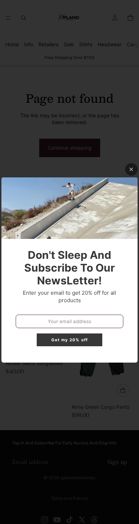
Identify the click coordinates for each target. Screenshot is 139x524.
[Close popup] (131, 169)
